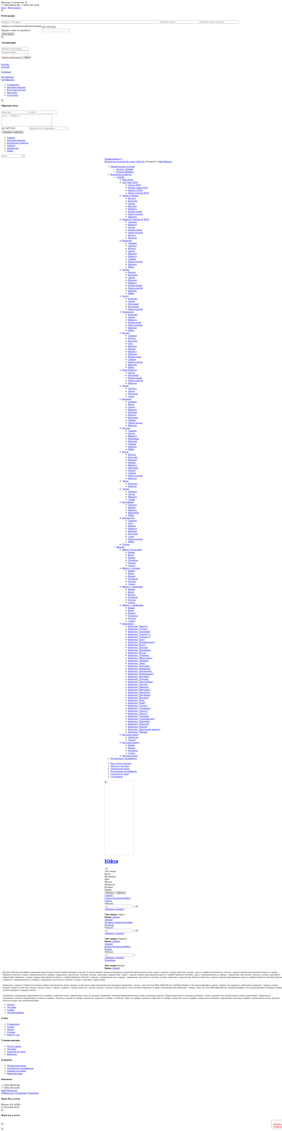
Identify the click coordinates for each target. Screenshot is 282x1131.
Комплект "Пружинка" (139, 695)
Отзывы (11, 1032)
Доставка (11, 1007)
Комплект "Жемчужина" (140, 658)
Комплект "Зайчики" (138, 660)
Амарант (132, 222)
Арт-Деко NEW (130, 182)
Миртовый (133, 438)
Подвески (133, 560)
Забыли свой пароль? (12, 57)
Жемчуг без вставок (132, 549)
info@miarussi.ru (9, 1090)
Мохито (132, 415)
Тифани (132, 259)
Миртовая (133, 467)
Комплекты (128, 623)
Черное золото (135, 423)
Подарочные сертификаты (123, 758)
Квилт (125, 296)
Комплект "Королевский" (141, 674)
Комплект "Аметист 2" (139, 637)
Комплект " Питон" (138, 629)
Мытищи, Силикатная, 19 (14, 2)
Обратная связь (14, 1073)
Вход (3, 7)
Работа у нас (13, 1034)
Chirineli (11, 145)
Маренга (132, 209)
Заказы (10, 1029)
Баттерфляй (128, 502)
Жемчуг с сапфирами (132, 605)
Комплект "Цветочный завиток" (144, 729)
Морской (132, 441)
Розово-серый (135, 211)
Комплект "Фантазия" (139, 721)
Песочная (133, 394)
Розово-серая (134, 322)
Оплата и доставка (119, 766)
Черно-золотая (135, 261)
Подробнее (110, 960)
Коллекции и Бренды (17, 143)
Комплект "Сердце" (138, 705)
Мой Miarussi (165, 161)
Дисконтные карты (120, 768)
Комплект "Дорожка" (139, 655)
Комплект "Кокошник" (139, 668)
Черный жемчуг (130, 755)
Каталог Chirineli (124, 169)
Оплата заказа (14, 1046)
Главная (11, 137)
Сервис (10, 1010)
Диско (125, 481)
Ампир (125, 269)
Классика (132, 201)
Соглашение (116, 776)
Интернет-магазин (16, 87)
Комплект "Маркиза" (138, 687)
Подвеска (109, 925)
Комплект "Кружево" (139, 676)
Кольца (131, 557)
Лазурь (131, 203)
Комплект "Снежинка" (139, 708)
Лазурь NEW (134, 185)
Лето (130, 343)
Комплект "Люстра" (138, 684)
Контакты (12, 1054)
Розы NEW (127, 179)
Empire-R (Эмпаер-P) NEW (135, 219)
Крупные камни (130, 734)
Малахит (132, 206)
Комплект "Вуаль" (137, 652)
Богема (125, 333)
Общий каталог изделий (122, 166)
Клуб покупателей (16, 90)
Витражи (126, 399)
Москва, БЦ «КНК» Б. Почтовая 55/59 (11, 1105)
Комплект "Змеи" (137, 663)
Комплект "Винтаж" (138, 647)
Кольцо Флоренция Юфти (118, 946)
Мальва (132, 349)
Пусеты (132, 563)
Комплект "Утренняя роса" (141, 718)
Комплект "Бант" (136, 639)
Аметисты (133, 737)
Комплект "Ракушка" (138, 697)
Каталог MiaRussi (125, 172)
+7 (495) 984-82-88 (10, 5)
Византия (127, 240)
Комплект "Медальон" (139, 689)
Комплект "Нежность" (139, 692)
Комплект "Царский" (138, 724)
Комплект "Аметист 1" (139, 634)
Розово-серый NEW (138, 187)
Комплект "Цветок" (138, 726)
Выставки (12, 92)
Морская (132, 354)
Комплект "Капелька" (139, 666)
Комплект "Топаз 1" (138, 711)
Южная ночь (128, 518)
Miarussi (120, 547)
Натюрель (133, 417)
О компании (13, 84)
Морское (132, 486)
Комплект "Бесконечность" (141, 642)
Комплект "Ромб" (137, 703)
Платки (126, 544)
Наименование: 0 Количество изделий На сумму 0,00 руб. (125, 160)
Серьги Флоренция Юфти (117, 898)
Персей (131, 470)
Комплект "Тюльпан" (139, 716)
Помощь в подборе (16, 1071)
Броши (131, 552)
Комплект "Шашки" (138, 732)
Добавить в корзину (115, 909)
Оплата (10, 1004)
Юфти (10, 151)
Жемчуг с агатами (131, 568)
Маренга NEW (135, 190)
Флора (125, 386)
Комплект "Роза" (136, 700)
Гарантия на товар (119, 774)
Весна (131, 404)
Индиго (132, 198)
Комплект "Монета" (138, 626)
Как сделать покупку (120, 763)
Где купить (12, 95)
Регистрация (14, 7)
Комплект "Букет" (137, 645)
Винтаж (126, 428)
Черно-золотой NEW (138, 193)
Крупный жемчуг (131, 742)
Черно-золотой (135, 214)
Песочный (133, 304)
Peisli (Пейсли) (129, 370)
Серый (131, 499)
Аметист (132, 246)
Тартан (125, 489)
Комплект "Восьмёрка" (139, 650)
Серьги (131, 565)
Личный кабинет (15, 1012)
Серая (131, 396)
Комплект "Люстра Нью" (140, 682)
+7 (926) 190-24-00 (30, 5)
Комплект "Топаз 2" (138, 713)
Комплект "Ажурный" (139, 631)
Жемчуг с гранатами (132, 586)
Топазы (131, 740)
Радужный (133, 306)
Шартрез (132, 216)
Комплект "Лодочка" (138, 679)
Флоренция (12, 148)
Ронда (125, 452)
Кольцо (108, 949)
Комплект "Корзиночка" (140, 671)
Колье (131, 555)
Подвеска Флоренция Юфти (119, 922)
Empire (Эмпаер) (130, 195)
